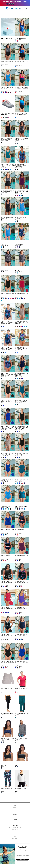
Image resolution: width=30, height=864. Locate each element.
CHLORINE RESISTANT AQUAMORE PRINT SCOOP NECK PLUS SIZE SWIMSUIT (22, 243)
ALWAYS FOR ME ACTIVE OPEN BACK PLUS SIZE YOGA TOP (7, 689)
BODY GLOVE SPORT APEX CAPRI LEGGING (22, 714)
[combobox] (17, 853)
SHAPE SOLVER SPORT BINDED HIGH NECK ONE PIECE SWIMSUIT (8, 62)
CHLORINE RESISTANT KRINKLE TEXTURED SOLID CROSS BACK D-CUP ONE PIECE (21, 453)
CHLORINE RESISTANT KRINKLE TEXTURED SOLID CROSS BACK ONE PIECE (7, 295)
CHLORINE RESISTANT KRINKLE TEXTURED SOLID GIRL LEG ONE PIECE (21, 191)
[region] (15, 3)
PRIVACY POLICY (15, 823)
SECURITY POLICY (15, 825)
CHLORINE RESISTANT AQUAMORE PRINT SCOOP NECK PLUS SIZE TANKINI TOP (22, 583)
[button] (1, 8)
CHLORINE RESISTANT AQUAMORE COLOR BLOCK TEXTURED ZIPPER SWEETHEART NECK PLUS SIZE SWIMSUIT (7, 636)
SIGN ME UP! (22, 859)
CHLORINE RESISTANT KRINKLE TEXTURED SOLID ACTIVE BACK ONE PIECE (7, 89)
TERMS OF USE (15, 820)
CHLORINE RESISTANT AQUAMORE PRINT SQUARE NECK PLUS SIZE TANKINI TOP (7, 583)
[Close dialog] (29, 845)
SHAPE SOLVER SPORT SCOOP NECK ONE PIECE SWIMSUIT (21, 38)
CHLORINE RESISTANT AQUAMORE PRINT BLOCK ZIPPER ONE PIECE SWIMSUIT (22, 165)
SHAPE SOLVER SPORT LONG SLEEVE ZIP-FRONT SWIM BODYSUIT (21, 269)
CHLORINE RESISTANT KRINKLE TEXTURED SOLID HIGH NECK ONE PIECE (21, 295)
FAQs (15, 805)
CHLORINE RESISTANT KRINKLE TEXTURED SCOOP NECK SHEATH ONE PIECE (8, 165)
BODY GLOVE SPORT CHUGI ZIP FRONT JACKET (21, 739)
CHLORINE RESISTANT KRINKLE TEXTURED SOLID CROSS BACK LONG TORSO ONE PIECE (21, 427)
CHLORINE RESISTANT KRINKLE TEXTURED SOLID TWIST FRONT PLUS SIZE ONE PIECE (7, 505)
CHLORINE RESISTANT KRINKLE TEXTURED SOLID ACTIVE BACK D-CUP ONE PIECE (7, 479)
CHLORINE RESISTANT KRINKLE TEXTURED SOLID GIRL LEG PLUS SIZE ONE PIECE (7, 531)
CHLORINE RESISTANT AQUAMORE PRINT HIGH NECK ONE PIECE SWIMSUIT (7, 348)
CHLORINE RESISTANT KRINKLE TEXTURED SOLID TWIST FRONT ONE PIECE (21, 322)
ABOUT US (15, 836)
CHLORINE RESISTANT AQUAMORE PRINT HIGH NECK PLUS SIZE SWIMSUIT (21, 348)
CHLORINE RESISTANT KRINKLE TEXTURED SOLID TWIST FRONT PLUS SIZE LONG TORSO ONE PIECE (7, 663)
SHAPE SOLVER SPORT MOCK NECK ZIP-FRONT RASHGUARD (7, 268)
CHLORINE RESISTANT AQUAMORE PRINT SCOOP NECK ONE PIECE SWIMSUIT (7, 322)
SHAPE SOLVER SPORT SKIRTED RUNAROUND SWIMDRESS (7, 191)
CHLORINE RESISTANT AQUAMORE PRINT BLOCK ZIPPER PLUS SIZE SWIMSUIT (8, 374)
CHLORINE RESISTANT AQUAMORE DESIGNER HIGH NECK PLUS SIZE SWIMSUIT (21, 531)
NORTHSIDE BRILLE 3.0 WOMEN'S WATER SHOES (8, 114)
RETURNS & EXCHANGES (15, 812)
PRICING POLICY (15, 829)
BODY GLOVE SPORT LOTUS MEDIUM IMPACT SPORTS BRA (21, 763)
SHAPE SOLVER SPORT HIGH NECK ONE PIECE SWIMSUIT (21, 114)
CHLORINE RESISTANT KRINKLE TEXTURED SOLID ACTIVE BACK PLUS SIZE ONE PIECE (21, 557)
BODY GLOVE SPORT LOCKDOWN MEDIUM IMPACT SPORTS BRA (7, 764)
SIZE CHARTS (15, 807)
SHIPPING (15, 809)
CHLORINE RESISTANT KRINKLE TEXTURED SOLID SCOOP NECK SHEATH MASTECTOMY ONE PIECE (7, 401)
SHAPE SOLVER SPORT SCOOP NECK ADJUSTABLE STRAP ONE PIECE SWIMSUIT (21, 89)
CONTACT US (15, 814)
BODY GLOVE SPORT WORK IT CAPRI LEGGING (7, 789)
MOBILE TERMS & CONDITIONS (15, 827)
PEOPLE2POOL (15, 838)
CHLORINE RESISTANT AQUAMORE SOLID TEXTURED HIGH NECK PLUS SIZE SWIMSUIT (7, 608)
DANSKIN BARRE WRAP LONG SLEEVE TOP (21, 789)
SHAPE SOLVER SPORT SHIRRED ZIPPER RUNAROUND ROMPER (7, 217)
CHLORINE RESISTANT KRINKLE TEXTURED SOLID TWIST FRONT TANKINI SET (7, 243)
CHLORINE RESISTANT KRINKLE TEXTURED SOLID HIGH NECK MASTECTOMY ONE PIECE (7, 427)
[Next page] (19, 799)
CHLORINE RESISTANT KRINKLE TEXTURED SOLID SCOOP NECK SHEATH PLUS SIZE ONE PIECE (21, 505)
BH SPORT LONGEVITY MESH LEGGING (7, 714)
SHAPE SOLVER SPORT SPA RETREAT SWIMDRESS (6, 139)
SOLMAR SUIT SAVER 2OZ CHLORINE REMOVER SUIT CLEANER (6, 38)
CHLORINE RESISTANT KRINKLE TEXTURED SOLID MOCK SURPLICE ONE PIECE (21, 374)
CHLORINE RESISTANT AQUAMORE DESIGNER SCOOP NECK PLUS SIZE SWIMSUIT (7, 557)
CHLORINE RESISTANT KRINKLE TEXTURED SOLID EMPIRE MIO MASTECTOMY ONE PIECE (21, 400)
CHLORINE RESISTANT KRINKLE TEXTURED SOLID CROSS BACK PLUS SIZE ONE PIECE (21, 479)
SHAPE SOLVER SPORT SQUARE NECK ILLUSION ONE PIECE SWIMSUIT (21, 139)
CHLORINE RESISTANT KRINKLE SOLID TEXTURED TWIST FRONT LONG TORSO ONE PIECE (7, 453)
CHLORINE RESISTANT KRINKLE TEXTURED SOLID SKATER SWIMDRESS (21, 217)
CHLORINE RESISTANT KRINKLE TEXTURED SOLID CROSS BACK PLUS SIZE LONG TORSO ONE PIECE (21, 663)
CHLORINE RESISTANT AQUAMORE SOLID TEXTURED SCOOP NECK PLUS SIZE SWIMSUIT (21, 609)
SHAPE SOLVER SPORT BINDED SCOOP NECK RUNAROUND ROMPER (21, 63)
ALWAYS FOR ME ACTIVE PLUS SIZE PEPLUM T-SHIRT (21, 689)
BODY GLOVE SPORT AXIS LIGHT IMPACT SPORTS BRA (7, 739)
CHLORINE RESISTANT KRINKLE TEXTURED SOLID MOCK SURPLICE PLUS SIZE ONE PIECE (21, 636)
